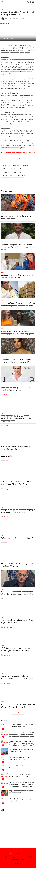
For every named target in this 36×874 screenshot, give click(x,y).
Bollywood (5, 165)
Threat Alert (6, 182)
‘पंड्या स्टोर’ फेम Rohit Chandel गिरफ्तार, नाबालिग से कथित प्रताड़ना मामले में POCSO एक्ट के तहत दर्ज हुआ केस (17, 418)
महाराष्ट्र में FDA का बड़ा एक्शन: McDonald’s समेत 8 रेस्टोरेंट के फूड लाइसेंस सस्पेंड (20, 775)
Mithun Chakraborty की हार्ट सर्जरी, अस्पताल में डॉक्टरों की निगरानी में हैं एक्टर (17, 276)
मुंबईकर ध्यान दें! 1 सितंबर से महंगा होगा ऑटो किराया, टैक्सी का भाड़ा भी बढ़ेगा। (21, 767)
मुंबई (2, 213)
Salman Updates (19, 178)
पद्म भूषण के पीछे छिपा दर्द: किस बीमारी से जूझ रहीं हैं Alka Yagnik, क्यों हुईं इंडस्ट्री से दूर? (18, 511)
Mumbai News (19, 168)
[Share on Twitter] (19, 158)
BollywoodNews (15, 165)
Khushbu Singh (10, 18)
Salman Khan (17, 172)
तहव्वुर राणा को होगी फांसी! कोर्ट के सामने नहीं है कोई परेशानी (20, 152)
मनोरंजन (2, 9)
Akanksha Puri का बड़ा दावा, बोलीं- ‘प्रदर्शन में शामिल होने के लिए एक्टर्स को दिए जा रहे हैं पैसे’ (17, 361)
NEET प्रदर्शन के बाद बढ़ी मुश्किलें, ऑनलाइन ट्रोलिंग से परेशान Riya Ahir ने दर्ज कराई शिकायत (17, 333)
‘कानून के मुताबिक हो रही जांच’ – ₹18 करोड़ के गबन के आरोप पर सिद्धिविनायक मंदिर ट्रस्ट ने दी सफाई (18, 304)
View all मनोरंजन (17, 713)
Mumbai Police (6, 172)
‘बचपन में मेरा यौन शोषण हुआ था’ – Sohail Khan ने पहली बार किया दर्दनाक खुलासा (17, 389)
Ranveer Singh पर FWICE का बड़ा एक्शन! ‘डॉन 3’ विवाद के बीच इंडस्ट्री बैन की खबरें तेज (18, 706)
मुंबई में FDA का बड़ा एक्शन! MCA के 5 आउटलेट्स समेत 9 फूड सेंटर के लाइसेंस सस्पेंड (21, 725)
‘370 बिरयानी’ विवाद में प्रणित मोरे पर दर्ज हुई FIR (17, 538)
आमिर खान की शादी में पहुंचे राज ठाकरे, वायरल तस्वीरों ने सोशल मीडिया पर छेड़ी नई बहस (16, 483)
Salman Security (7, 178)
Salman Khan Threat (21, 175)
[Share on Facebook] (16, 158)
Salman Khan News (7, 175)
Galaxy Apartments (7, 168)
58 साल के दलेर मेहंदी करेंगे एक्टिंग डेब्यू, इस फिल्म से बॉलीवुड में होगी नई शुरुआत (17, 565)
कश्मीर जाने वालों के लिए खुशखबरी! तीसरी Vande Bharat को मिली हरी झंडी (21, 750)
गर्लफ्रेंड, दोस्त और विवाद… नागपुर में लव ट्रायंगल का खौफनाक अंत (21, 800)
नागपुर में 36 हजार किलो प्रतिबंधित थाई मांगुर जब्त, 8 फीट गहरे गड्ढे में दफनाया (22, 791)
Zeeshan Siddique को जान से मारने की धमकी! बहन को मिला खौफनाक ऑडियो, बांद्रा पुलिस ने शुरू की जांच (17, 247)
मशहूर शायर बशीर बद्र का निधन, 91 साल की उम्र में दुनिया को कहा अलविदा (17, 621)
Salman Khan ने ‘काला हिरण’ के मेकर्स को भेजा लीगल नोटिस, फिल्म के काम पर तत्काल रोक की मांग (17, 593)
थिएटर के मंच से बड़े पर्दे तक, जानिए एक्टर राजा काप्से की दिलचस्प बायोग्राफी (16, 448)
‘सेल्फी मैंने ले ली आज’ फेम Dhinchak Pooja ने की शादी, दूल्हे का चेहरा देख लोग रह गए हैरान (17, 649)
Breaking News (27, 165)
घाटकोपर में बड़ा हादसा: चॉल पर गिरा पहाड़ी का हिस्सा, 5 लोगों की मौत (16, 217)
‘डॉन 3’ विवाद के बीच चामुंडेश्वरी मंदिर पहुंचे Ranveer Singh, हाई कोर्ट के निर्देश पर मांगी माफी (17, 677)
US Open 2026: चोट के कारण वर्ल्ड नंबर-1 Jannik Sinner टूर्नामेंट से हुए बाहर (20, 758)
